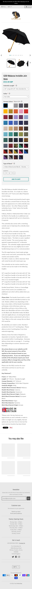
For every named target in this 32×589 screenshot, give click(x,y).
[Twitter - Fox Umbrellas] (13, 557)
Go (28, 498)
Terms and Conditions (16, 513)
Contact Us (22, 543)
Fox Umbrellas (18, 583)
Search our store (16, 511)
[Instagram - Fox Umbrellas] (19, 557)
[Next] (30, 55)
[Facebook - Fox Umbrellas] (16, 557)
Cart (28, 6)
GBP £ (9, 6)
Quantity (5, 170)
